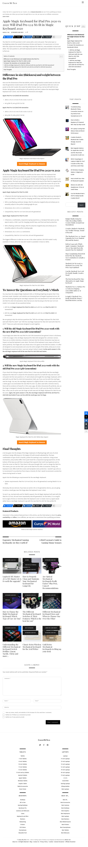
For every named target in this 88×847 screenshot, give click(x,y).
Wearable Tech (23, 833)
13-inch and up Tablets (22, 772)
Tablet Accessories (22, 786)
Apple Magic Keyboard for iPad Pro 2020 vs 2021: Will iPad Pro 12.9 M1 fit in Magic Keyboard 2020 (32, 24)
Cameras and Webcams (22, 811)
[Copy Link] (86, 427)
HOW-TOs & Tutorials (30, 564)
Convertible (65, 781)
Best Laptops (65, 789)
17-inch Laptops (65, 775)
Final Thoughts (8, 69)
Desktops (22, 799)
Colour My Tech (22, 839)
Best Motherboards (65, 822)
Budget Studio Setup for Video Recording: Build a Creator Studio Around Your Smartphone (74, 222)
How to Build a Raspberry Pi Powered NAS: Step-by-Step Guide (78, 122)
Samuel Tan (6, 32)
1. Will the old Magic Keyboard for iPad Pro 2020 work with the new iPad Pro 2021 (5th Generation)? (29, 65)
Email (37, 700)
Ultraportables (65, 786)
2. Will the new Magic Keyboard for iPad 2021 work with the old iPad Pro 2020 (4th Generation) (28, 67)
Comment (7, 678)
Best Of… (65, 799)
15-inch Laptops (65, 770)
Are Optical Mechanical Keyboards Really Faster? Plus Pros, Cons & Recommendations (50, 582)
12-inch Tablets (22, 770)
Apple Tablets (22, 778)
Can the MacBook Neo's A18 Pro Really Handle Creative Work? (77, 196)
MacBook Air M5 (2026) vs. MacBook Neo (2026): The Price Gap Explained (74, 265)
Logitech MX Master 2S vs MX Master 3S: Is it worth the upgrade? (12, 578)
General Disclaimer (59, 842)
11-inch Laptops (65, 758)
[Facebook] (86, 413)
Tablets (23, 756)
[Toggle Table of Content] (60, 56)
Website (6, 707)
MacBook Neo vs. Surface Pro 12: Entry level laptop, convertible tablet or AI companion (75, 289)
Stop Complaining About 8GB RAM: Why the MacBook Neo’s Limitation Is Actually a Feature (75, 257)
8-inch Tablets (23, 761)
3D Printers (23, 827)
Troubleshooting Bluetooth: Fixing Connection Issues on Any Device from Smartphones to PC (77, 111)
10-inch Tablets (22, 764)
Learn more (6, 16)
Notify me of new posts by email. (15, 717)
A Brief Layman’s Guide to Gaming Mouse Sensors (50, 541)
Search (81, 205)
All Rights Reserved (23, 842)
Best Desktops (65, 808)
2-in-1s (65, 778)
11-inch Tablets (23, 767)
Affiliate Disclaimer (70, 842)
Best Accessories (65, 802)
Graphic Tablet (23, 783)
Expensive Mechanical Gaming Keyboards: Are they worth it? (16, 541)
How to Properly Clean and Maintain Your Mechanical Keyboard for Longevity (31, 581)
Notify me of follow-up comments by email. (18, 715)
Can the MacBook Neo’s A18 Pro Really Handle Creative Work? (74, 273)
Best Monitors (65, 819)
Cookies (51, 842)
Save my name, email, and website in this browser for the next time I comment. (29, 712)
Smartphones (22, 830)
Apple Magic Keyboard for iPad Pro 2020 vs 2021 (17, 61)
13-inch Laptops (65, 764)
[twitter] (40, 745)
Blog (31, 842)
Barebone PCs (23, 808)
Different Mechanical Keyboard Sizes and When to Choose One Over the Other (51, 615)
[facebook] (44, 745)
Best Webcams (65, 833)
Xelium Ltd (67, 839)
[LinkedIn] (86, 420)
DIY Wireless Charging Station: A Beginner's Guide (77, 172)
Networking (23, 822)
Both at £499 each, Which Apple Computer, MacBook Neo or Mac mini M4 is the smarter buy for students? (74, 247)
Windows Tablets (22, 781)
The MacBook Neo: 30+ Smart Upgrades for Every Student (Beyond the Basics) (75, 238)
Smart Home (22, 789)
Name (6, 700)
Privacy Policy (44, 842)
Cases (22, 813)
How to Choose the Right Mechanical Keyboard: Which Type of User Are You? (12, 615)
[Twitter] (86, 417)
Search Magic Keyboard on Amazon (32, 164)
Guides (27, 560)
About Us (14, 842)
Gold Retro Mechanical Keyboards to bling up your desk (52, 648)
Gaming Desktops (23, 805)
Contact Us (36, 842)
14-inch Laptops (65, 767)
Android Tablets (22, 775)
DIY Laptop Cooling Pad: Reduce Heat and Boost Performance (78, 131)
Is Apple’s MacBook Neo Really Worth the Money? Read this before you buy (73, 298)
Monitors (22, 819)
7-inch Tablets (23, 758)
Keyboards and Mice (17, 32)
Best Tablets (65, 830)
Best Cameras (65, 805)
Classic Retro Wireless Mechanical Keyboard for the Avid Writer (32, 646)
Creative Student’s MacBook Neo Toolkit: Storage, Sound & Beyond (74, 230)
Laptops (65, 756)
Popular (7, 600)
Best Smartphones (65, 827)
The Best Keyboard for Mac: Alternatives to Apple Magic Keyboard (74, 281)
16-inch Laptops (65, 772)
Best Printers (65, 824)
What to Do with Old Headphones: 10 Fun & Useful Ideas (77, 187)
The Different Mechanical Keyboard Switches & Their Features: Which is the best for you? (32, 616)
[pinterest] (47, 745)
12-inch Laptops (65, 761)
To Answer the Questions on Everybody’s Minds (17, 63)
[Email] (86, 424)
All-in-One (23, 802)
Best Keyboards (29, 628)
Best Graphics (65, 811)
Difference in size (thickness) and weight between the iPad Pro (21, 59)
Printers (22, 824)
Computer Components (51, 628)
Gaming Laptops (65, 783)
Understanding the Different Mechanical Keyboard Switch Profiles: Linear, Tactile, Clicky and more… (11, 650)
